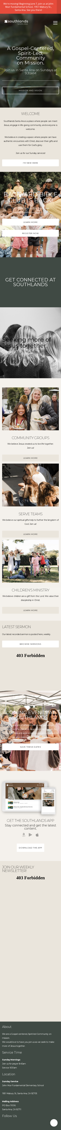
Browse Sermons (30, 644)
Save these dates (30, 747)
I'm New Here (30, 163)
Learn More (30, 222)
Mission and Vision (30, 90)
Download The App (30, 848)
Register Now (30, 233)
